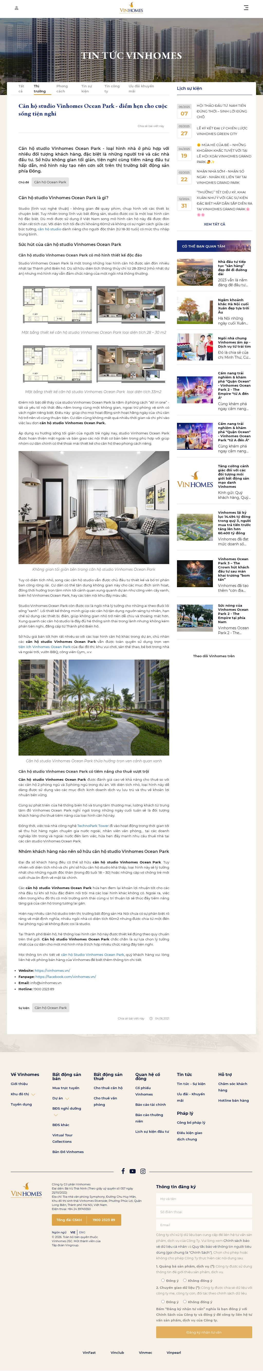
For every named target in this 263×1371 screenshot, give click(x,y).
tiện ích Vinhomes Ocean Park (44, 647)
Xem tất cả (214, 224)
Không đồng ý (199, 1281)
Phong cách (62, 88)
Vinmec (145, 1352)
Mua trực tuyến (65, 1088)
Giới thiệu (19, 1084)
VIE (72, 1232)
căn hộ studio (49, 229)
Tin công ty (112, 88)
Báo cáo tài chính (150, 1104)
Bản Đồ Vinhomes (68, 1152)
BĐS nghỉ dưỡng (66, 1108)
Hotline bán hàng (233, 1100)
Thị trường (40, 88)
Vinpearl (174, 1352)
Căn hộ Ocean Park (50, 182)
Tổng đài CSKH (69, 1220)
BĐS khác (60, 1125)
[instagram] (143, 1172)
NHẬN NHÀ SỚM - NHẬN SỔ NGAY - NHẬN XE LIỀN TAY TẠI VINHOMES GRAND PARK (222, 177)
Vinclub (117, 1352)
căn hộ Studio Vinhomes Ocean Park (92, 955)
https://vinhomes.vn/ (52, 970)
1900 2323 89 (104, 1220)
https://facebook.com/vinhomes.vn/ (65, 977)
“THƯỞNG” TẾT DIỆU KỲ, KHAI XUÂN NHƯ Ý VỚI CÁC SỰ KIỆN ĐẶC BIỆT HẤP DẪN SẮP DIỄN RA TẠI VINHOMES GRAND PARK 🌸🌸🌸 (224, 203)
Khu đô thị (20, 1094)
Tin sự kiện (86, 88)
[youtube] (132, 1172)
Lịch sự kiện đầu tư (152, 1131)
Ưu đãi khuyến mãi (141, 88)
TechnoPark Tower (93, 826)
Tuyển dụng (21, 1104)
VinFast (89, 1352)
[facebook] (123, 1172)
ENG (82, 1232)
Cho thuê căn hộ (108, 1088)
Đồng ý (172, 1281)
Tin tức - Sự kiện (191, 1084)
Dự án (57, 1098)
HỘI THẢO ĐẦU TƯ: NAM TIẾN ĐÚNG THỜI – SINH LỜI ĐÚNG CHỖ (222, 111)
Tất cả (21, 88)
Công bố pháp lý (191, 1122)
